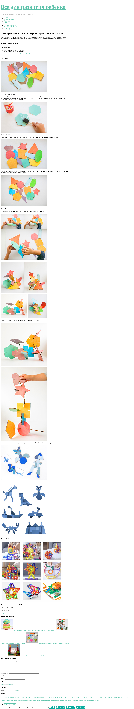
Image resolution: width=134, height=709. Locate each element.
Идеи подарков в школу (38, 697)
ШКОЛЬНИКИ (8, 21)
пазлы (26, 700)
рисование (62, 700)
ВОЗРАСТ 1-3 (7, 18)
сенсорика (71, 700)
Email (2, 678)
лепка (119, 697)
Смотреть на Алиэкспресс (7, 613)
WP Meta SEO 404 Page (10, 703)
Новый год (51, 697)
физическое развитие (86, 700)
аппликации (62, 697)
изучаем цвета (109, 697)
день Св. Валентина (72, 697)
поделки (40, 700)
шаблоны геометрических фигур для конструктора (17, 53)
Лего (45, 697)
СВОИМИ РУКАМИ (9, 24)
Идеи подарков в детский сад (24, 697)
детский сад (82, 697)
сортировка (78, 700)
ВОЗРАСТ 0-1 (7, 17)
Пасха (56, 697)
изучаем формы (99, 697)
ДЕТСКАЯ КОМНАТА (10, 25)
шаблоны (95, 700)
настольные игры (15, 700)
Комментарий (5, 673)
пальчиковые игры (32, 700)
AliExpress (4, 697)
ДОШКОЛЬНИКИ (9, 20)
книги (115, 697)
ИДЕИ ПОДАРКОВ (9, 28)
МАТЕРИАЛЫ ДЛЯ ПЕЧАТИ (12, 27)
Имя (2, 675)
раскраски (47, 700)
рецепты (54, 700)
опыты (22, 700)
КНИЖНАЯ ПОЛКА (9, 29)
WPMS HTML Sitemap (9, 704)
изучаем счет (90, 697)
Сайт (2, 681)
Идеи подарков (10, 697)
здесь (52, 443)
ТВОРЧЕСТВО (8, 22)
